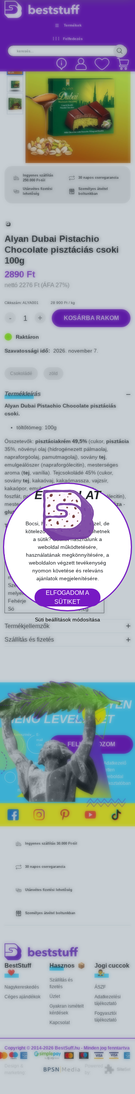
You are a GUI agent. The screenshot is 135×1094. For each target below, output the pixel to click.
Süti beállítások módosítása (67, 620)
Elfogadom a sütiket (67, 597)
